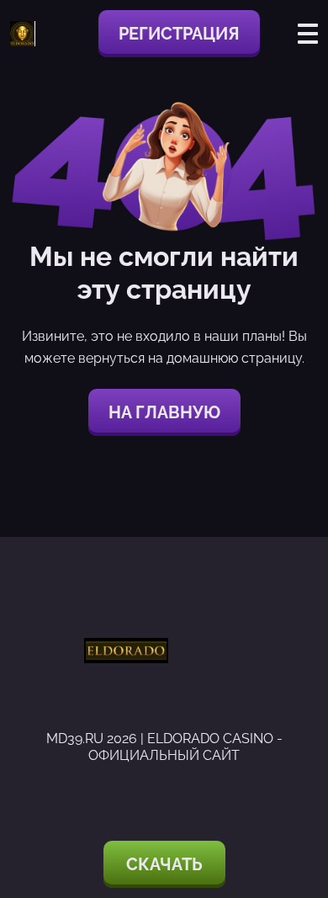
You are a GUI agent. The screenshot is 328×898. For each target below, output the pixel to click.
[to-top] (296, 795)
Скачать (164, 864)
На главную (164, 412)
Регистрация (179, 34)
